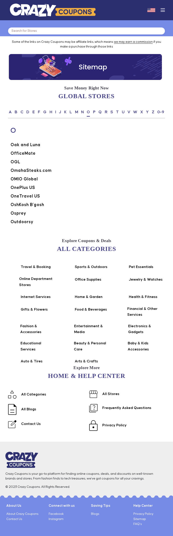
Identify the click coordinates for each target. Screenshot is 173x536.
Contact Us (14, 519)
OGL (15, 162)
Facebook (56, 514)
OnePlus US (23, 188)
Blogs (95, 514)
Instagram (56, 519)
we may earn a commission (133, 41)
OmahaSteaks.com (31, 170)
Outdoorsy (22, 222)
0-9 (160, 112)
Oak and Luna (26, 145)
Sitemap (139, 519)
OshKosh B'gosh (27, 205)
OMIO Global (24, 179)
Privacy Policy (143, 514)
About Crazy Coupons (22, 514)
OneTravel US (25, 196)
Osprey (18, 213)
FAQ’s (137, 524)
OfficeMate (23, 153)
